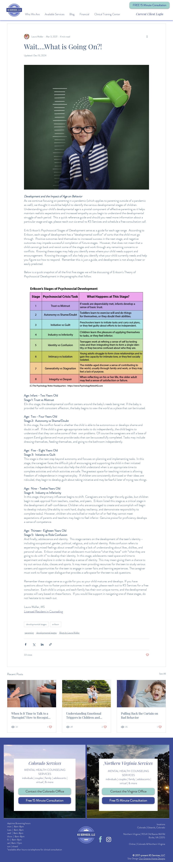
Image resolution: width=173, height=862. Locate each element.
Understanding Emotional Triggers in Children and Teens (83, 715)
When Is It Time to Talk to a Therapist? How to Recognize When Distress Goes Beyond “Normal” (31, 715)
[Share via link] (50, 644)
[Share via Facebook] (25, 644)
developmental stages (36, 624)
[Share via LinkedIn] (42, 644)
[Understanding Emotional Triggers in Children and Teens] (86, 693)
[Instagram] (108, 839)
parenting (29, 632)
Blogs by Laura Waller (69, 632)
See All (162, 673)
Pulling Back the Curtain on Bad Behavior (139, 715)
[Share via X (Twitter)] (33, 644)
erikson (55, 624)
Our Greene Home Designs (152, 858)
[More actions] (147, 37)
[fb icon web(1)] (100, 839)
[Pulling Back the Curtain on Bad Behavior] (141, 693)
